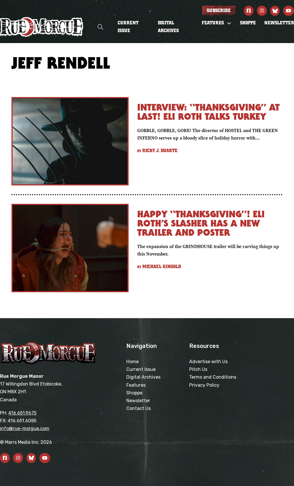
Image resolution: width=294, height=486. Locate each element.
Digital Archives (168, 26)
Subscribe (219, 10)
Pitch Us (198, 369)
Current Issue (128, 26)
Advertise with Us (208, 361)
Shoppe (248, 23)
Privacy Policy (204, 385)
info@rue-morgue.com (24, 428)
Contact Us (138, 408)
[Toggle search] (100, 27)
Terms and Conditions (212, 377)
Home (132, 361)
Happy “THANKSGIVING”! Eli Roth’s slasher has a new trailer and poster (201, 223)
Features (136, 385)
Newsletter (279, 23)
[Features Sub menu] (229, 23)
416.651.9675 (22, 413)
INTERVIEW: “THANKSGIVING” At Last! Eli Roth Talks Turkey (208, 112)
